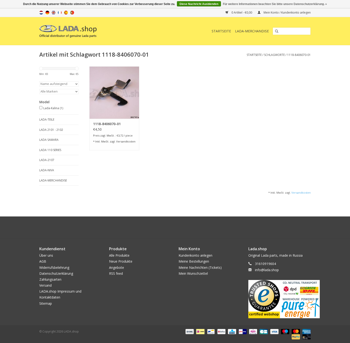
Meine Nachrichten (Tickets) (200, 267)
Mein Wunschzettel (193, 273)
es (66, 13)
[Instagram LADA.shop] (188, 227)
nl (41, 13)
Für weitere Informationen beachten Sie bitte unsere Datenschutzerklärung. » (275, 4)
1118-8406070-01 (299, 55)
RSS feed (116, 273)
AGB (42, 261)
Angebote (116, 267)
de (47, 13)
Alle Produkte (119, 255)
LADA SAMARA (49, 140)
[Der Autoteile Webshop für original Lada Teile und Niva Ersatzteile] (89, 31)
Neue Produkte (120, 261)
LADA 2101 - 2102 (51, 130)
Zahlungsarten (50, 279)
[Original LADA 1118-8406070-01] (114, 92)
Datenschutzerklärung (56, 273)
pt (72, 13)
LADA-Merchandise (252, 31)
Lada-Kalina (53, 108)
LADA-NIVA (46, 170)
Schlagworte (274, 55)
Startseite (221, 31)
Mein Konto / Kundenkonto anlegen (287, 12)
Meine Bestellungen (194, 261)
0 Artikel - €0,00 (242, 12)
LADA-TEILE (46, 120)
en (53, 13)
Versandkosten (125, 141)
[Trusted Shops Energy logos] (279, 299)
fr (60, 13)
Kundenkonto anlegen (195, 255)
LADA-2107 (46, 160)
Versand (45, 285)
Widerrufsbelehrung (54, 267)
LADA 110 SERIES (50, 150)
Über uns (46, 255)
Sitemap (45, 303)
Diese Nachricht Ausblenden (199, 4)
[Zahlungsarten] (189, 331)
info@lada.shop (267, 270)
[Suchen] (275, 31)
